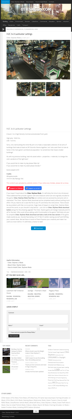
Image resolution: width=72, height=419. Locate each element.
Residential (11, 25)
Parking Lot (54, 377)
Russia (59, 383)
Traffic (18, 25)
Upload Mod (5, 2)
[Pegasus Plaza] (59, 283)
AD (49, 349)
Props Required (60, 380)
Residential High (54, 296)
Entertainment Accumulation (56, 362)
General (59, 21)
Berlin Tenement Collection (57, 349)
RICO (54, 382)
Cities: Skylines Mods (8, 412)
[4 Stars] (10, 178)
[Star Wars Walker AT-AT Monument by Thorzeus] (6, 360)
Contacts (51, 2)
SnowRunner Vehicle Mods (19, 403)
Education (52, 21)
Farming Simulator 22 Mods (59, 405)
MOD (67, 372)
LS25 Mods (18, 400)
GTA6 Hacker (5, 398)
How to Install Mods (41, 2)
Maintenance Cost (55, 372)
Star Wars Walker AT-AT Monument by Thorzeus (17, 360)
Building (5, 21)
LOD (26, 272)
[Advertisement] (38, 112)
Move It (53, 375)
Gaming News (28, 400)
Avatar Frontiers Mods (8, 407)
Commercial (43, 21)
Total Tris (63, 383)
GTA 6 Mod (10, 400)
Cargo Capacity (60, 352)
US (56, 388)
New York (66, 375)
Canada (54, 352)
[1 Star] (7, 178)
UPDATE (53, 388)
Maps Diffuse (62, 372)
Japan (63, 367)
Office (4, 25)
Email (42, 325)
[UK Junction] (6, 369)
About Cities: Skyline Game (17, 265)
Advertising (5, 416)
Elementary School (57, 360)
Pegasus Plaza (54, 291)
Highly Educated (57, 367)
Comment (11, 313)
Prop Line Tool (52, 380)
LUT (65, 370)
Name (10, 325)
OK (29, 272)
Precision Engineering (62, 377)
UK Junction (14, 367)
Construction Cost (59, 355)
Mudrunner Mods (40, 400)
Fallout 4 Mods (32, 405)
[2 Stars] (8, 178)
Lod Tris (62, 370)
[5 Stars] (11, 178)
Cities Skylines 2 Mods (48, 403)
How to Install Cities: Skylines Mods (20, 267)
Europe (62, 365)
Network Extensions (59, 375)
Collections (35, 21)
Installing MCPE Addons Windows (29, 407)
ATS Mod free (32, 398)
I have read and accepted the (23, 332)
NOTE (49, 377)
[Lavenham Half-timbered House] (17, 283)
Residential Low (12, 299)
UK (54, 385)
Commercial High (31, 29)
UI (52, 385)
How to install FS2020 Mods (16, 405)
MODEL (49, 375)
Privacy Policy (31, 332)
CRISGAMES (53, 357)
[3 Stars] (9, 178)
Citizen (11, 21)
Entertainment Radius (54, 365)
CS (58, 357)
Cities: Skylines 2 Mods (17, 2)
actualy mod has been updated (34, 371)
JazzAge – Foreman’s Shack (37, 291)
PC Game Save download (46, 398)
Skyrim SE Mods (43, 405)
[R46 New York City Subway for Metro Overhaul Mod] (6, 352)
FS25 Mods (23, 398)
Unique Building (60, 385)
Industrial (66, 21)
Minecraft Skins (35, 403)
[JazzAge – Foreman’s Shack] (38, 283)
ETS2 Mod (14, 398)
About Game (29, 2)
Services (27, 21)
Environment (19, 21)
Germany (50, 367)
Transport (25, 25)
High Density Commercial (17, 272)
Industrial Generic (34, 296)
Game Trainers (51, 400)
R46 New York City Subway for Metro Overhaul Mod (16, 351)
